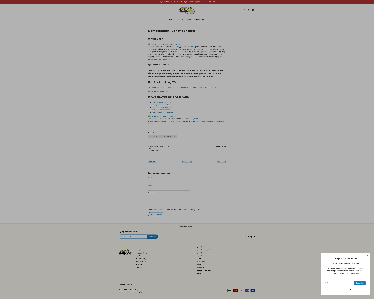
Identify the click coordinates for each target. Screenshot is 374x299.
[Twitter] (350, 289)
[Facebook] (341, 289)
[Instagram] (347, 289)
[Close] (367, 256)
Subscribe (360, 283)
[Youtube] (344, 289)
